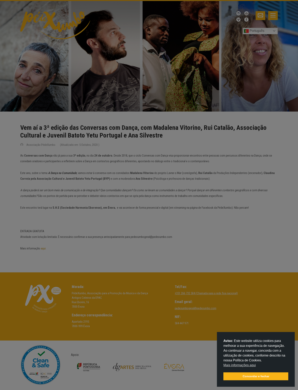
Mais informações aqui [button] (239, 365)
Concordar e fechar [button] (256, 376)
